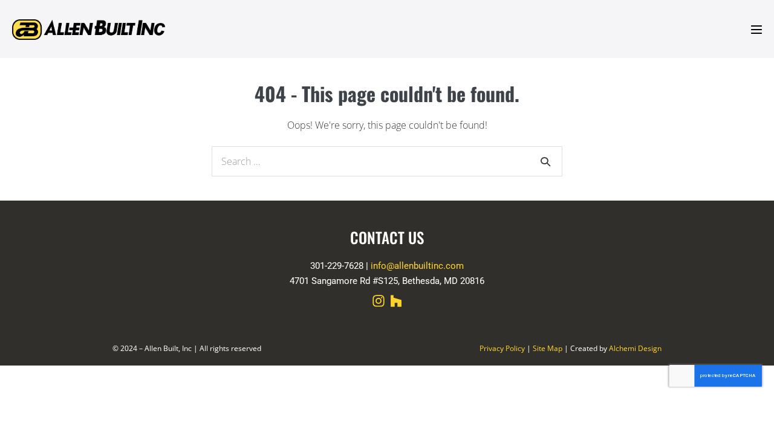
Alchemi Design (635, 348)
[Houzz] (396, 301)
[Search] (545, 161)
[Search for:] (387, 161)
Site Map (547, 348)
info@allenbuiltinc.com (417, 265)
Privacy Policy (502, 348)
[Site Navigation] (756, 29)
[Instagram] (378, 301)
